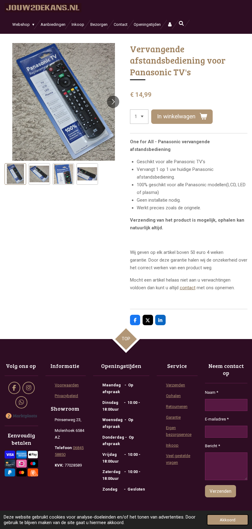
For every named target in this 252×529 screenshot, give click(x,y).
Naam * (211, 392)
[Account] (169, 24)
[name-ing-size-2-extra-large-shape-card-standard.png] (33, 472)
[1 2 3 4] (139, 116)
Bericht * (212, 446)
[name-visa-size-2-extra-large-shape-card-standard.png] (10, 454)
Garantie (173, 417)
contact (187, 287)
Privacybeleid (66, 395)
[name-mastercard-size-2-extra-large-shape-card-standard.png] (21, 472)
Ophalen (173, 395)
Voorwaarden (67, 385)
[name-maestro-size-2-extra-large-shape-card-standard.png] (33, 463)
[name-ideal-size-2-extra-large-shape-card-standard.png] (21, 463)
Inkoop (172, 445)
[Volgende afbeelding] (113, 102)
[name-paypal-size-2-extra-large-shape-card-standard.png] (10, 472)
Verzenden (175, 385)
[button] (15, 174)
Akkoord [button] (227, 519)
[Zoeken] (181, 23)
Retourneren (176, 406)
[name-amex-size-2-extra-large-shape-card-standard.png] (21, 454)
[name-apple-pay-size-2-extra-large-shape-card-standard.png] (33, 454)
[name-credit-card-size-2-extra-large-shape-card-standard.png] (10, 463)
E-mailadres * (217, 419)
